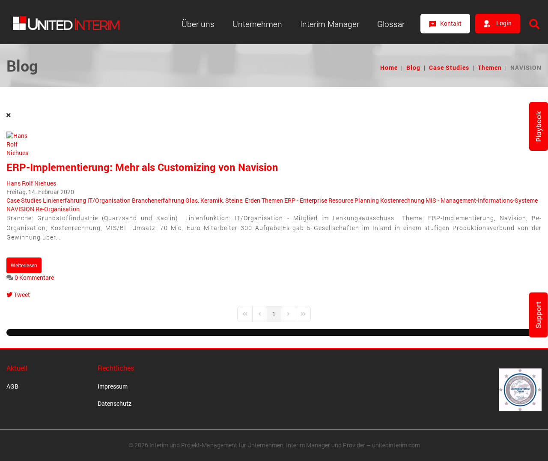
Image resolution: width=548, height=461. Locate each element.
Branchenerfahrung (158, 200)
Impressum (113, 386)
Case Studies (449, 67)
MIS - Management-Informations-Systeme (482, 200)
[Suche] (534, 24)
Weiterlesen (24, 265)
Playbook (538, 126)
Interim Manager (329, 23)
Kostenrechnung (402, 200)
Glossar (391, 23)
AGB (12, 386)
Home (389, 67)
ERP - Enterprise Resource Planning (331, 200)
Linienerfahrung (64, 200)
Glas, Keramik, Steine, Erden (222, 200)
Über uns (198, 23)
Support (538, 315)
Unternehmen (257, 23)
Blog (413, 67)
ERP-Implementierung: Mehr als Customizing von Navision (142, 167)
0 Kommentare (34, 277)
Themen (490, 67)
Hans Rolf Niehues (31, 183)
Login (503, 23)
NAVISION (20, 209)
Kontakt (451, 23)
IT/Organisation (109, 200)
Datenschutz (114, 403)
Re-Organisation (58, 209)
